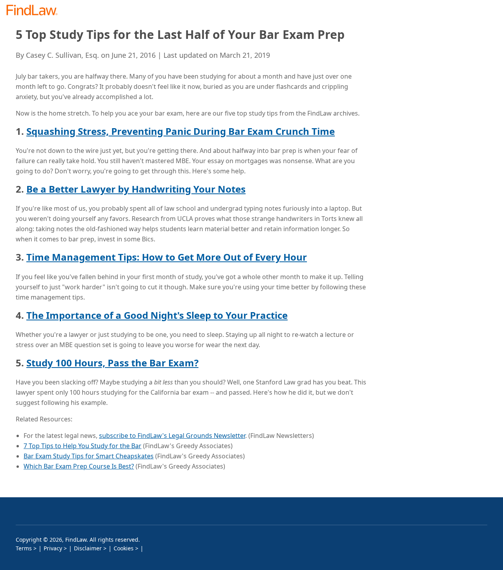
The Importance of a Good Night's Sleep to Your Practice (157, 315)
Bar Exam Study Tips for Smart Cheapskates (89, 456)
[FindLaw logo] (35, 11)
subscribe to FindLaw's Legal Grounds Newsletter (172, 435)
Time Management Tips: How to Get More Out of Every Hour (166, 256)
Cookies (124, 548)
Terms (24, 548)
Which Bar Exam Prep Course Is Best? (79, 466)
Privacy (53, 548)
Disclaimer (88, 548)
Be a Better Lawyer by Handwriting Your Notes (136, 188)
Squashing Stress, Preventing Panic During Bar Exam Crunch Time (180, 131)
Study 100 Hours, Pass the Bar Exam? (112, 362)
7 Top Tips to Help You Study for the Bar (82, 445)
